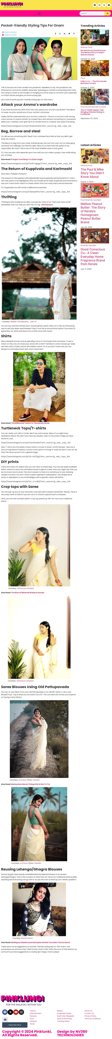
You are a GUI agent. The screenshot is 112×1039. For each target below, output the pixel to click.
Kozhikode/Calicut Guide (95, 107)
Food (90, 47)
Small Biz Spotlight (93, 200)
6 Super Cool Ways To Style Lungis (27, 159)
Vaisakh (36, 780)
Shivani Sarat (26, 938)
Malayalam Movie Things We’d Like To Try (30, 784)
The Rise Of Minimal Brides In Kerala (27, 592)
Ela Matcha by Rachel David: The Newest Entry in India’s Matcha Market (93, 52)
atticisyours (47, 204)
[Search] (107, 13)
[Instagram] (99, 5)
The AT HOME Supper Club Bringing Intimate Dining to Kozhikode (92, 112)
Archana (22, 780)
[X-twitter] (104, 5)
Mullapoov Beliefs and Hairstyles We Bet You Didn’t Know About (40, 942)
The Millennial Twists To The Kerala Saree (30, 423)
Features (84, 47)
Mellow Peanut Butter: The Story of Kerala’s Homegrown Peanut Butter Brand (93, 213)
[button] (39, 13)
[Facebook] (95, 5)
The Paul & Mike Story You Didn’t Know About (92, 173)
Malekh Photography (19, 321)
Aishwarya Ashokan (25, 588)
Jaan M (33, 321)
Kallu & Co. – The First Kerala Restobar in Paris (93, 82)
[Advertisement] (56, 977)
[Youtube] (109, 5)
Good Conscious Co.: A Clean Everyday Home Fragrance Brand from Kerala (93, 256)
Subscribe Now (15, 1025)
